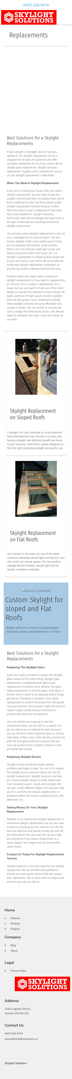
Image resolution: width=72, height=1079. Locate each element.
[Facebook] (24, 1074)
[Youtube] (47, 1074)
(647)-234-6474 (36, 5)
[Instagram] (30, 1074)
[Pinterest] (42, 1074)
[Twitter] (35, 1074)
